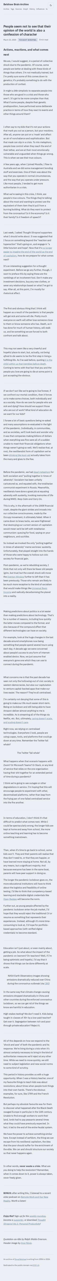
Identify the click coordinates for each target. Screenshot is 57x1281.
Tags (12, 9)
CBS (47, 983)
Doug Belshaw (21, 1259)
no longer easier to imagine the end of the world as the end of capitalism (28, 251)
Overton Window (15, 576)
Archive (6, 9)
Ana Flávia (26, 1243)
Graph (25, 9)
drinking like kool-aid (19, 455)
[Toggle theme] (51, 5)
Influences (40, 9)
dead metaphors (42, 472)
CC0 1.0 (36, 1265)
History (32, 9)
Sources (19, 9)
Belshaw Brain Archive (16, 4)
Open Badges (10, 899)
